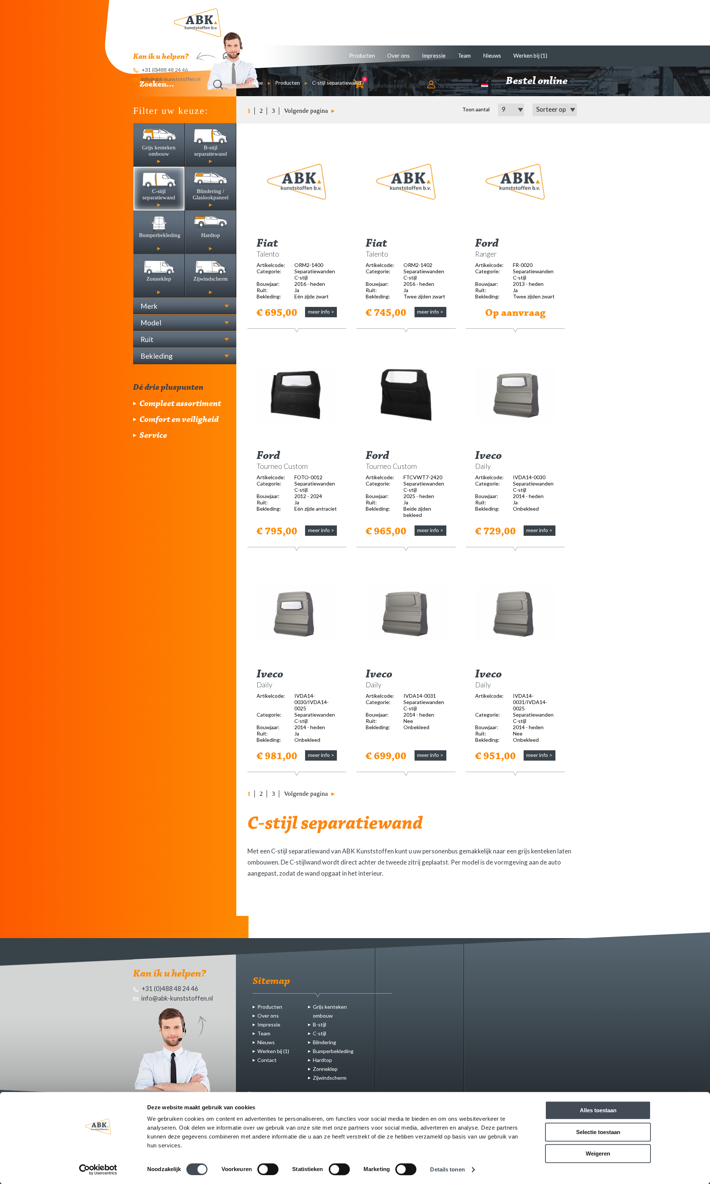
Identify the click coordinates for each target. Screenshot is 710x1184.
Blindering (324, 1042)
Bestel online (537, 81)
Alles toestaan (598, 1110)
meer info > (321, 311)
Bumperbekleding (333, 1051)
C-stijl (319, 1033)
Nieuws (492, 55)
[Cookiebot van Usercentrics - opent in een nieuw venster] (98, 1169)
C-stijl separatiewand (336, 83)
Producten (362, 55)
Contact (267, 1060)
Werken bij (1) (530, 55)
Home (256, 83)
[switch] (267, 1169)
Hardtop (322, 1060)
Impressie (434, 55)
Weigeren (598, 1153)
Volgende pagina (306, 110)
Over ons (398, 55)
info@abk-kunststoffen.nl (176, 998)
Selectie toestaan (598, 1132)
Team (464, 55)
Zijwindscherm (329, 1078)
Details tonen (447, 1169)
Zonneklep (325, 1069)
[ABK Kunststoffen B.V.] (197, 22)
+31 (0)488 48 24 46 (169, 988)
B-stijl (319, 1024)
